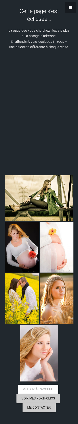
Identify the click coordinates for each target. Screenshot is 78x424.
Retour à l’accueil (38, 389)
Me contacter (39, 407)
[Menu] (70, 7)
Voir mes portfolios (38, 398)
